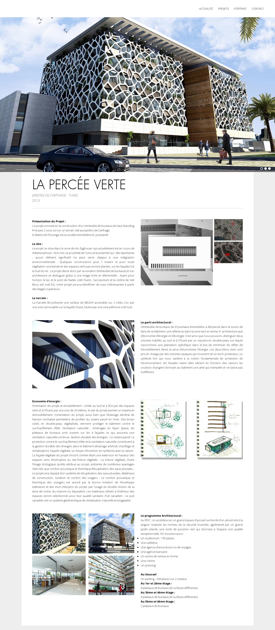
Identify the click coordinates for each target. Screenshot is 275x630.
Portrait (240, 9)
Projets (223, 9)
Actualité (206, 9)
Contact (258, 9)
